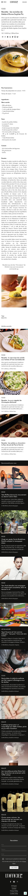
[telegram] (17, 37)
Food (3, 8)
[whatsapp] (15, 37)
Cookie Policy (14, 893)
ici (17, 269)
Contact (14, 888)
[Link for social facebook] (10, 882)
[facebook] (5, 37)
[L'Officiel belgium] (14, 2)
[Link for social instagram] (14, 882)
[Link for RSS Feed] (17, 882)
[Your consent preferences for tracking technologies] (25, 893)
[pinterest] (7, 37)
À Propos (14, 886)
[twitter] (12, 37)
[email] (2, 37)
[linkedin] (10, 37)
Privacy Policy (14, 891)
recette (4, 318)
